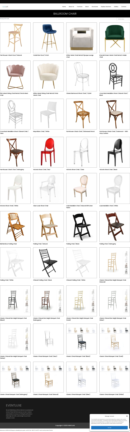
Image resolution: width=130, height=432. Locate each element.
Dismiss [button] (51, 430)
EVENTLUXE (14, 405)
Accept (109, 427)
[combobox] (123, 19)
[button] (127, 416)
